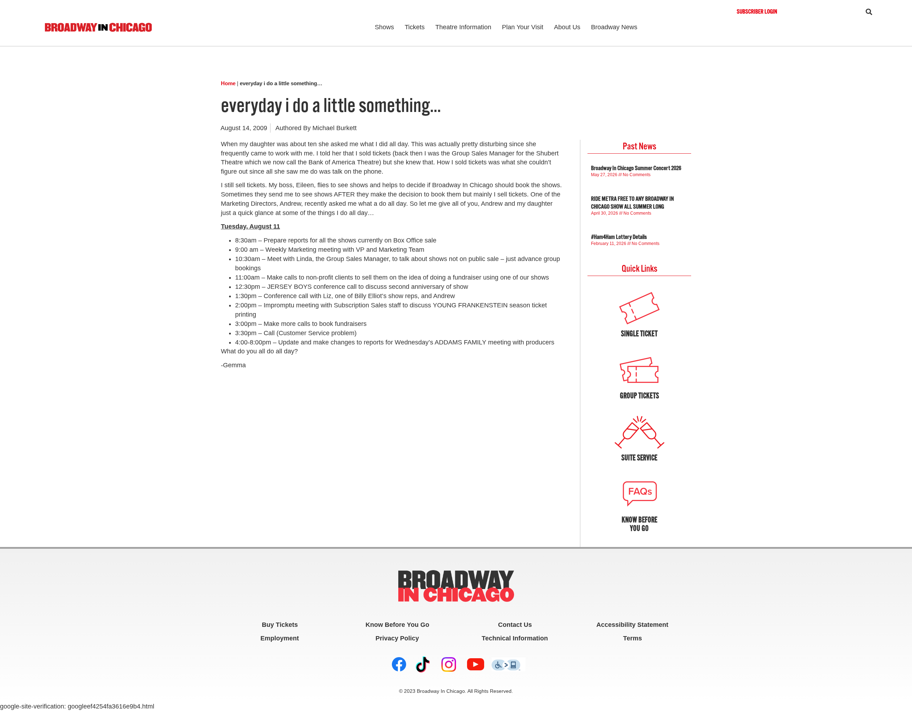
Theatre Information (463, 27)
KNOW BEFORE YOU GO (639, 524)
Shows (384, 27)
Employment (279, 638)
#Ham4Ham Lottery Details (619, 237)
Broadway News (614, 27)
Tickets (415, 27)
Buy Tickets (280, 624)
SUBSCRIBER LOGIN (757, 11)
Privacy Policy (397, 638)
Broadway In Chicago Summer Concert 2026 (636, 168)
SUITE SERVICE (639, 457)
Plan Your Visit (522, 27)
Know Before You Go (397, 624)
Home (228, 83)
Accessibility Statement (632, 624)
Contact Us (515, 624)
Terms (632, 638)
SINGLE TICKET (639, 333)
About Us (567, 27)
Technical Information (515, 638)
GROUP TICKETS (639, 395)
